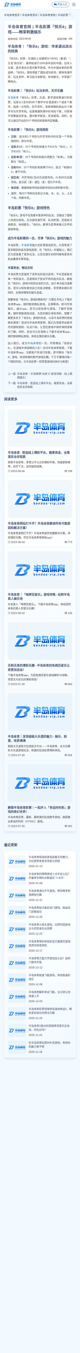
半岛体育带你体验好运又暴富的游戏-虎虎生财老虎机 (50, 943)
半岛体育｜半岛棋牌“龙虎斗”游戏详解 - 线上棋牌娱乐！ (44, 375)
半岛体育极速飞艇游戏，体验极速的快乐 (49, 977)
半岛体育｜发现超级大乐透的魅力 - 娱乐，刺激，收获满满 (37, 738)
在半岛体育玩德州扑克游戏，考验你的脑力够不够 (49, 1044)
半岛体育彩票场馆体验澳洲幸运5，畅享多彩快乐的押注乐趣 (50, 1010)
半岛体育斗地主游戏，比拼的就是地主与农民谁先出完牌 (49, 926)
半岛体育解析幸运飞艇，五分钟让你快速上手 (49, 994)
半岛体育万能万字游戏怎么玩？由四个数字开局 (49, 960)
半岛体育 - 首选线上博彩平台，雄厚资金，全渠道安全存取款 (44, 385)
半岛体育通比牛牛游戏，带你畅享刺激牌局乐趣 (49, 892)
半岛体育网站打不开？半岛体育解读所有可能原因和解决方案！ (39, 525)
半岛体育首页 (12, 15)
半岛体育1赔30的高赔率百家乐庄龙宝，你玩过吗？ (49, 1027)
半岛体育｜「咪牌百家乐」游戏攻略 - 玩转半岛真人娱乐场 (39, 596)
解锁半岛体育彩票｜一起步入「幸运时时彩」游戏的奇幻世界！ (39, 809)
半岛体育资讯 (30, 15)
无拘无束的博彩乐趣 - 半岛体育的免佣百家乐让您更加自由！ (39, 667)
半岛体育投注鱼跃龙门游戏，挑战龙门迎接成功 (49, 909)
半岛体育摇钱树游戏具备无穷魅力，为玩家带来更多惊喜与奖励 (49, 858)
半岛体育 (13, 97)
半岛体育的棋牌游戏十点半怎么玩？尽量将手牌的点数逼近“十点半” (49, 875)
